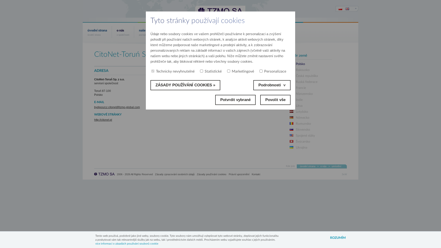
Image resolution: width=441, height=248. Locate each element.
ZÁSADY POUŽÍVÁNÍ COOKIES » (185, 85)
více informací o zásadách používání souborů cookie (126, 243)
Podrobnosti (269, 85)
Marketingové (243, 71)
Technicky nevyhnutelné (175, 71)
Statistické (213, 71)
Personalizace (275, 71)
